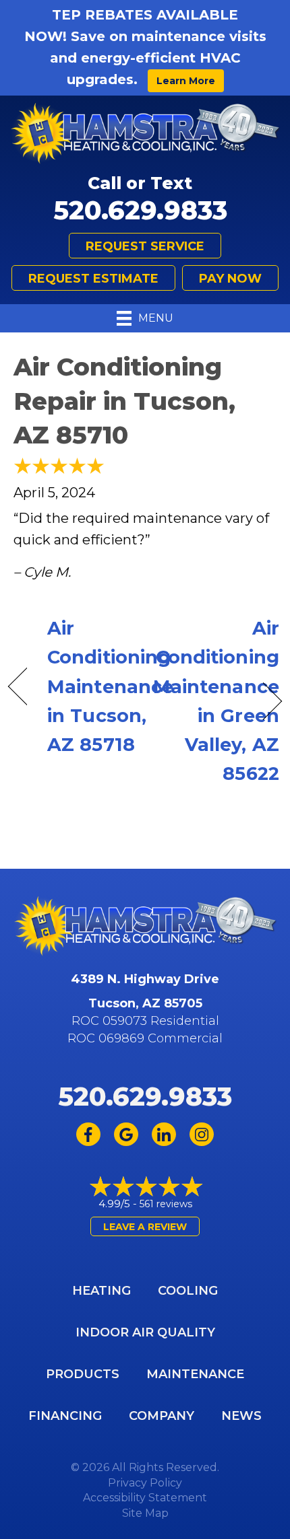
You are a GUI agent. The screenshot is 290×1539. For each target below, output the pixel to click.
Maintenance (195, 1374)
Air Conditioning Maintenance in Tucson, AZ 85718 (110, 686)
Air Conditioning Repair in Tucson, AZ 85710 (124, 401)
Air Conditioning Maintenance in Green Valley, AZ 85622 (216, 701)
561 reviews (166, 1204)
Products (82, 1374)
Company (161, 1415)
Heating (101, 1290)
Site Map (145, 1513)
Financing (65, 1415)
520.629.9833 (140, 210)
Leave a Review (145, 1227)
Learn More (185, 81)
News (241, 1415)
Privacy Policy (145, 1482)
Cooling (188, 1290)
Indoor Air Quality (145, 1332)
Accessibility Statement (145, 1497)
